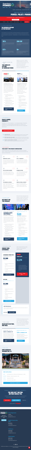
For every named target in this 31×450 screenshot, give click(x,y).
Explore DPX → (21, 110)
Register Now (7, 400)
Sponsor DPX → (20, 340)
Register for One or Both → (8, 130)
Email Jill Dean (11, 312)
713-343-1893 (10, 424)
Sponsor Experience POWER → (8, 340)
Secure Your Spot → (15, 19)
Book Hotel (24, 400)
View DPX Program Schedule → (21, 239)
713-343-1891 (10, 431)
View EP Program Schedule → (8, 239)
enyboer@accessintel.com (12, 425)
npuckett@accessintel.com (12, 440)
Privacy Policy (12, 446)
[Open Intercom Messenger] (29, 448)
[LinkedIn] (15, 444)
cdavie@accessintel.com (12, 432)
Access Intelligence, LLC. (6, 446)
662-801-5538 (10, 439)
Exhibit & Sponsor (16, 400)
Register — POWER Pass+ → (22, 274)
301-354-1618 (10, 415)
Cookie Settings (16, 446)
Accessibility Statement (22, 446)
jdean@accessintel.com (12, 416)
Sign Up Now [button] (4, 420)
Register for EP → (9, 274)
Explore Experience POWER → (8, 109)
